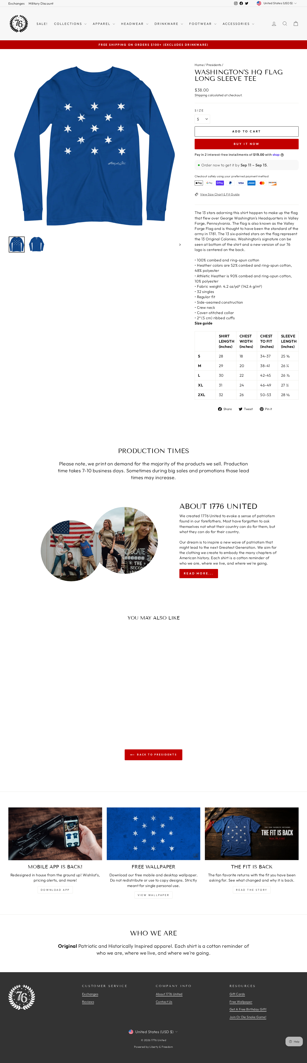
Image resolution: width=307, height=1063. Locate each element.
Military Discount (41, 3)
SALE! (42, 24)
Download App (55, 889)
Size (199, 110)
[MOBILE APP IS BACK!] (55, 833)
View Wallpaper (153, 895)
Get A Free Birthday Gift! (248, 1009)
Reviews (88, 1002)
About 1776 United (169, 994)
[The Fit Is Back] (252, 833)
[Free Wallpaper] (153, 833)
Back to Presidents (156, 754)
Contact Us (164, 1002)
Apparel (102, 24)
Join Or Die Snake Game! (248, 1017)
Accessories (237, 24)
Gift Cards (237, 994)
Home (199, 65)
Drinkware (167, 24)
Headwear (133, 24)
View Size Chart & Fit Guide (220, 194)
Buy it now (247, 144)
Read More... (198, 573)
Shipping (201, 95)
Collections (68, 24)
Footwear (201, 24)
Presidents (213, 65)
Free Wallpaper (241, 1002)
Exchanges (16, 3)
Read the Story (251, 889)
